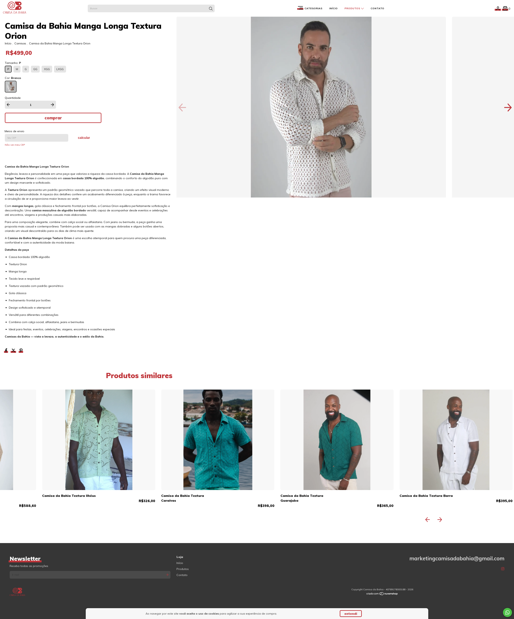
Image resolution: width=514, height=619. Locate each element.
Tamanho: (13, 63)
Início (333, 8)
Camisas (20, 43)
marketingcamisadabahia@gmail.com (456, 558)
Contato (377, 8)
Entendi (350, 614)
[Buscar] (211, 9)
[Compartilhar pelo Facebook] (6, 351)
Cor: (13, 78)
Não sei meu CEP (15, 144)
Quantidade (13, 98)
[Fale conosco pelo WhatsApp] (507, 612)
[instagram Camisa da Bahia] (502, 569)
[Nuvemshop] (382, 594)
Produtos (353, 8)
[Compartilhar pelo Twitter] (13, 351)
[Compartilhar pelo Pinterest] (20, 351)
